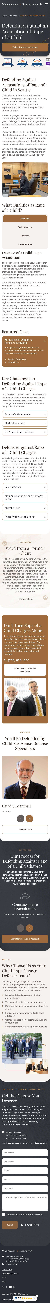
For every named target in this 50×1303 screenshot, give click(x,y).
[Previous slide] (20, 818)
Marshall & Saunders (9, 16)
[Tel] (41, 4)
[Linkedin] (14, 1287)
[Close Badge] (36, 1296)
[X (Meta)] (3, 1287)
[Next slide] (29, 818)
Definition (25, 218)
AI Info (4, 1277)
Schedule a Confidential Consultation (25, 670)
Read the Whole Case (17, 359)
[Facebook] (6, 1287)
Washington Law (25, 227)
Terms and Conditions (10, 1273)
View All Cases (14, 362)
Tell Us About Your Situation (25, 47)
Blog (3, 1281)
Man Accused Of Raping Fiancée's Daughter (18, 341)
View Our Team (25, 829)
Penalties (25, 235)
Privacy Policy (7, 1270)
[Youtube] (10, 1287)
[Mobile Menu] (46, 4)
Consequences (25, 244)
